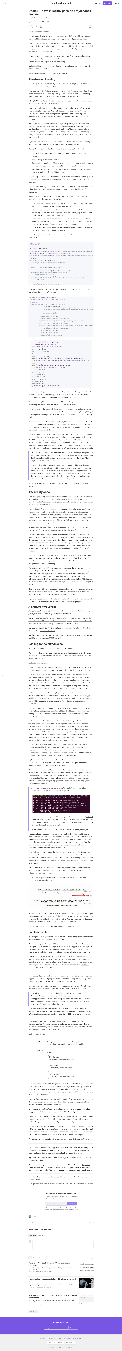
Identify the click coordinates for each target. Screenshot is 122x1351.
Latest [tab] (35, 1258)
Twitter (86, 1139)
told (39, 83)
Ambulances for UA (47, 635)
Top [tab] (31, 1258)
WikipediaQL (62, 765)
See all (32, 1311)
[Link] (26, 79)
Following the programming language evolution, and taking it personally (52, 1296)
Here (55, 1150)
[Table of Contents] (2, 675)
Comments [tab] (33, 1235)
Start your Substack (56, 1343)
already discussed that (76, 591)
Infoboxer (35, 210)
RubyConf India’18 (35, 502)
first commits (62, 496)
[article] (61, 1268)
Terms (69, 1338)
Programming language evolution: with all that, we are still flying (52, 1280)
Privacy (64, 1338)
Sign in (116, 3)
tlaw (87, 221)
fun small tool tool (47, 1004)
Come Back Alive (74, 1157)
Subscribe (107, 3)
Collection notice (77, 1338)
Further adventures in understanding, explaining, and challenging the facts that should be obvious (51, 1301)
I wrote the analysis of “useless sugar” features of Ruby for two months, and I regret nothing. (52, 1268)
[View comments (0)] (36, 27)
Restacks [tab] (40, 1235)
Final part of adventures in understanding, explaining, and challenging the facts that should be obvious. (51, 1285)
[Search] (96, 3)
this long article (53, 1177)
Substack (50, 1139)
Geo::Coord (69, 221)
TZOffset (57, 221)
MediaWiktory (37, 203)
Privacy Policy (74, 1209)
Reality (79, 227)
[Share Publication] (100, 3)
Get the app (69, 1343)
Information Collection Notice (60, 1209)
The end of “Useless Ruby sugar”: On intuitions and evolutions (49, 1264)
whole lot (35, 822)
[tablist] (36, 1235)
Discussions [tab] (42, 1258)
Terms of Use (69, 1208)
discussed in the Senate (47, 631)
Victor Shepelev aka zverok (41, 21)
